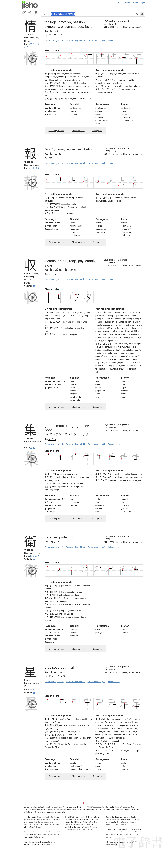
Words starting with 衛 (54, 547)
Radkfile (27, 819)
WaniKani (46, 844)
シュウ (52, 274)
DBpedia (131, 829)
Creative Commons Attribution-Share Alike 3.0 (121, 823)
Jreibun (36, 837)
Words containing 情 (96, 40)
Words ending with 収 (75, 279)
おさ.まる (70, 269)
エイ (51, 541)
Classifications (78, 130)
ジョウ (52, 35)
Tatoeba (52, 832)
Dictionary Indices (56, 130)
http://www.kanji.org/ (72, 824)
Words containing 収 (96, 279)
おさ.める (55, 269)
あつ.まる (55, 434)
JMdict (39, 817)
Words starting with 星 (54, 681)
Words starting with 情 (54, 40)
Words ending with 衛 (75, 547)
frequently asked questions (57, 809)
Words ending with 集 (75, 444)
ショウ (61, 676)
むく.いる (55, 153)
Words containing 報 (96, 163)
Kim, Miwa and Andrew (53, 807)
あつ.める (70, 434)
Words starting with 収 (54, 279)
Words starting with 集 (54, 444)
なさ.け (54, 31)
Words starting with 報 (54, 163)
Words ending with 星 (75, 681)
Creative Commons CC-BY (49, 834)
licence (38, 827)
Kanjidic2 (45, 817)
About (127, 2)
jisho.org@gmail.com (122, 807)
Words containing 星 (96, 681)
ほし (52, 672)
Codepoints (97, 130)
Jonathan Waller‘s (128, 842)
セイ (62, 35)
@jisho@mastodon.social (95, 807)
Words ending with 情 (75, 40)
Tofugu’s (53, 842)
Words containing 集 (96, 444)
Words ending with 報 (75, 163)
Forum (120, 2)
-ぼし (61, 672)
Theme (135, 2)
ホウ (51, 158)
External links (114, 40)
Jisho (30, 5)
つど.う (83, 434)
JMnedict (53, 817)
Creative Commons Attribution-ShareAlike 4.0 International (81, 828)
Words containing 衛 (96, 547)
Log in (142, 2)
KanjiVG (108, 819)
